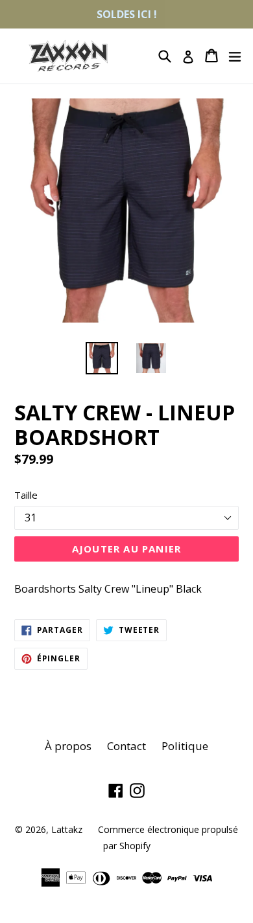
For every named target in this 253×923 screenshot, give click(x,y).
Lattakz (66, 829)
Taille (26, 494)
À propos (68, 745)
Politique (185, 745)
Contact (126, 745)
